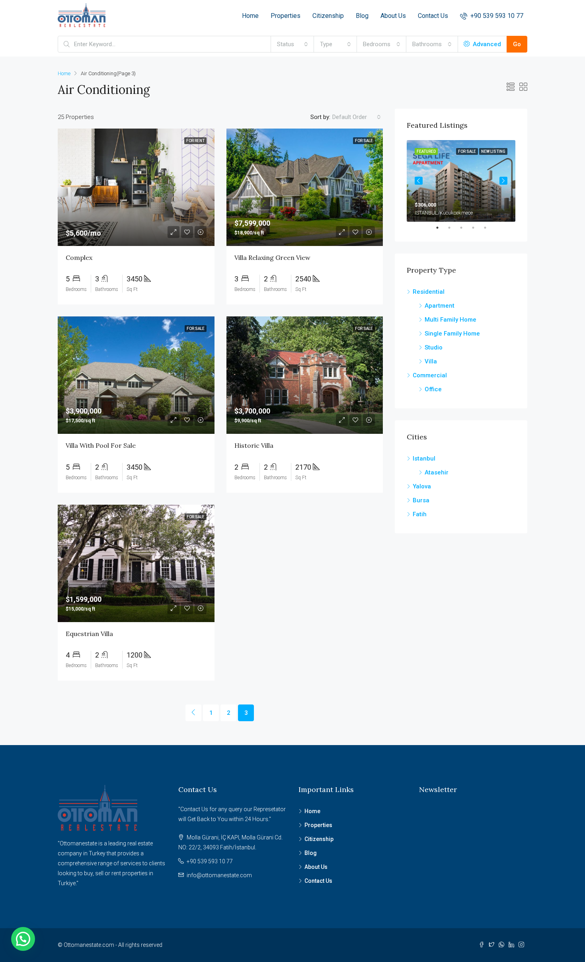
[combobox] (292, 44)
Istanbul (424, 458)
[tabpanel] (461, 181)
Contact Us (433, 16)
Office (433, 389)
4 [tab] (477, 228)
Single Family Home (452, 333)
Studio (434, 347)
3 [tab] (465, 228)
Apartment (439, 305)
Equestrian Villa (89, 634)
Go (517, 44)
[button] (23, 939)
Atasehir (436, 472)
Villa (431, 361)
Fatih (420, 514)
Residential (429, 291)
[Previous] (193, 712)
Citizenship (328, 16)
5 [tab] (489, 228)
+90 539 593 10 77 (496, 16)
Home (250, 16)
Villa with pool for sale (101, 445)
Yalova (422, 486)
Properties (285, 16)
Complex (79, 257)
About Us (393, 16)
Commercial (430, 375)
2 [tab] (453, 228)
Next (503, 181)
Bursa (421, 500)
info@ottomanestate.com (219, 875)
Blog (362, 16)
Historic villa (253, 445)
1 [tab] (441, 228)
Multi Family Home (450, 319)
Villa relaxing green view (272, 257)
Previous (419, 181)
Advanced (486, 44)
